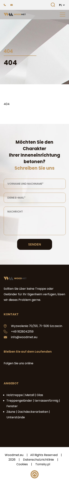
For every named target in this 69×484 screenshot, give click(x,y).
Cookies (22, 464)
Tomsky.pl (42, 464)
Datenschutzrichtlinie (38, 459)
